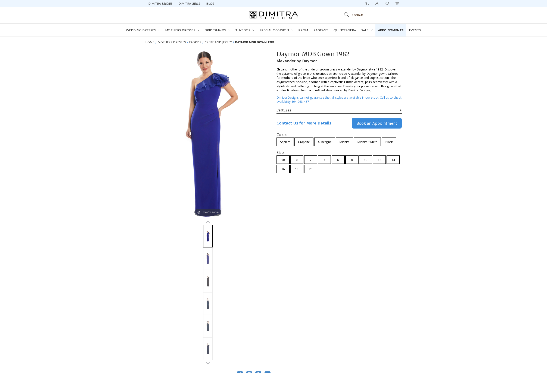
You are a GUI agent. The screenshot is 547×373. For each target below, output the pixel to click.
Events (415, 30)
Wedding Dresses (141, 30)
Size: (280, 152)
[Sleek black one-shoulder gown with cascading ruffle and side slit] (207, 281)
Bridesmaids (215, 30)
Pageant (320, 30)
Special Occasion (274, 30)
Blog (210, 3)
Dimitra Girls (189, 3)
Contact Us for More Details (303, 123)
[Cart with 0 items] (397, 3)
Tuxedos (242, 30)
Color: (281, 134)
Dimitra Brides (160, 3)
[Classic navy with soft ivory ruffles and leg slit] (207, 303)
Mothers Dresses (180, 30)
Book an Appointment (376, 123)
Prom (303, 30)
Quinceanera (345, 30)
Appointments (391, 30)
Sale (365, 30)
